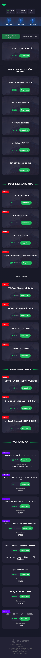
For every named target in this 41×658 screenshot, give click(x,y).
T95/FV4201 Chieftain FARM (20, 288)
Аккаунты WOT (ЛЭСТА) (11, 36)
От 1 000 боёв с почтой (20, 163)
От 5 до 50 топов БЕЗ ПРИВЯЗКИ (20, 401)
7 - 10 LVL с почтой (20, 123)
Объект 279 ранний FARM (20, 308)
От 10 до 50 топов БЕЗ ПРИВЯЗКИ (20, 381)
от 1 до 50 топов (20, 235)
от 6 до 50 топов (21, 215)
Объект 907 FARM (20, 348)
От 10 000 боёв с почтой (20, 48)
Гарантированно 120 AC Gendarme (20, 255)
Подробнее (24, 55)
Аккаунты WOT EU (30, 36)
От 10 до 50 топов (20, 195)
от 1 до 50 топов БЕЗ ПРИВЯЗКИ (20, 421)
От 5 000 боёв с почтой (20, 82)
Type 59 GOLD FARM (20, 328)
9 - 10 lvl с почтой (20, 103)
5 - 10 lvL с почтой (20, 143)
